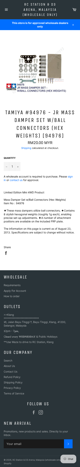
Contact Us (10, 371)
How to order (12, 296)
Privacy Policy (12, 387)
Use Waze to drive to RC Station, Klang (30, 342)
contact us (16, 180)
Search (8, 360)
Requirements (12, 285)
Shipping (26, 147)
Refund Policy (12, 377)
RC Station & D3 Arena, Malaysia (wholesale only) (40, 9)
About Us (9, 366)
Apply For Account (15, 290)
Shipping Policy (13, 382)
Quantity (10, 158)
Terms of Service (14, 393)
